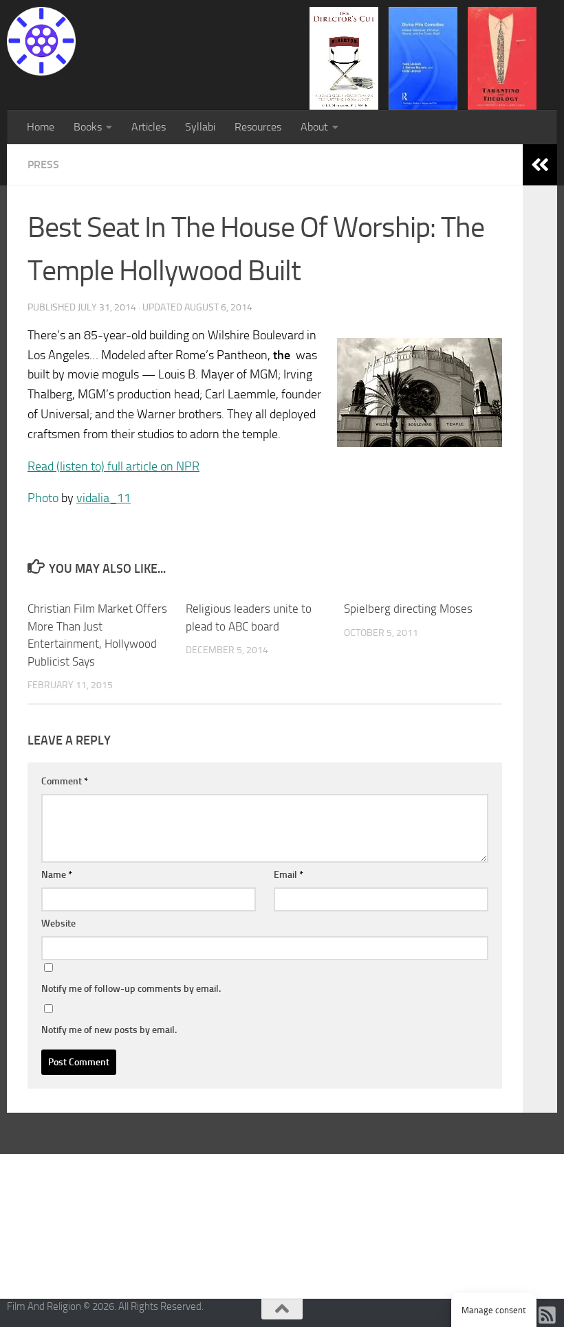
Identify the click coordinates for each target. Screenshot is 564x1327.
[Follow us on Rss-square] (547, 1315)
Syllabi (200, 126)
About (314, 126)
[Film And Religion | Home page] (41, 41)
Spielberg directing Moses (408, 608)
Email (288, 875)
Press (43, 164)
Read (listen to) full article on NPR (113, 466)
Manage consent (494, 1310)
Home (40, 126)
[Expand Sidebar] (540, 164)
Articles (148, 126)
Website (58, 923)
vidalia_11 (103, 498)
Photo (43, 498)
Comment (64, 781)
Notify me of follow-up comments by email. (131, 989)
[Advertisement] (282, 1225)
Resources (258, 126)
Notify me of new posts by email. (109, 1030)
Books (88, 126)
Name (56, 875)
